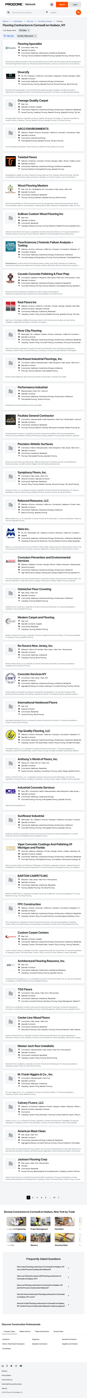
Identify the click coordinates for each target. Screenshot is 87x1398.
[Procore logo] (13, 4)
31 (54, 1197)
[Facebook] (7, 1366)
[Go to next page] (58, 1197)
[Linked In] (3, 1366)
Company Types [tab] (9, 1331)
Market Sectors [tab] (25, 1331)
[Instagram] (16, 1366)
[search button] (78, 12)
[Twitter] (11, 1366)
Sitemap (4, 1388)
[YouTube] (21, 1366)
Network (30, 4)
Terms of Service (7, 1380)
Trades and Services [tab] (42, 1331)
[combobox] (62, 12)
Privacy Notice (6, 1375)
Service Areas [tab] (58, 1331)
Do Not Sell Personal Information (12, 1384)
